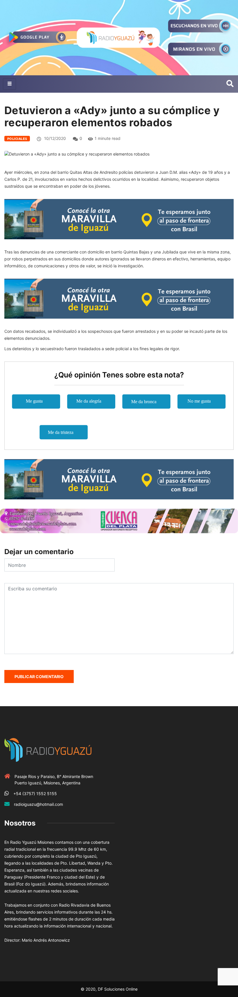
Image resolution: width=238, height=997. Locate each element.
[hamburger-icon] (9, 84)
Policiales (17, 139)
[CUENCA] (119, 520)
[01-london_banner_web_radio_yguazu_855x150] (119, 218)
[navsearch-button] (230, 84)
